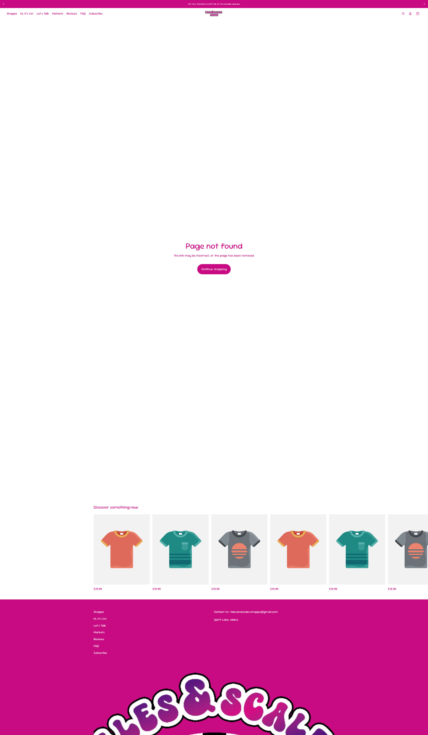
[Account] (410, 13)
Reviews (99, 639)
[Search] (403, 13)
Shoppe (99, 612)
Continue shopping (214, 269)
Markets (99, 632)
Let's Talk (100, 625)
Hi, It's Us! (100, 618)
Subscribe (100, 653)
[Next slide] (424, 4)
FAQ (96, 646)
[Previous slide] (3, 4)
